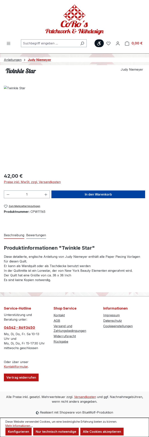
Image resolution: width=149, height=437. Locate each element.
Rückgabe (61, 342)
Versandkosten (85, 397)
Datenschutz (112, 321)
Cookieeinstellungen (118, 326)
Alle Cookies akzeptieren (102, 432)
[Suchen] (82, 43)
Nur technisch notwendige (56, 432)
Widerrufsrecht (65, 336)
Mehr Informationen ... (19, 425)
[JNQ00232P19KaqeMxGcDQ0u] (74, 127)
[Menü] (8, 43)
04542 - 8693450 (19, 327)
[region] (74, 127)
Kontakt (59, 315)
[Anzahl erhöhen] (46, 194)
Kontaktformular (16, 367)
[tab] (14, 235)
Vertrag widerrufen (21, 377)
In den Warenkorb (98, 194)
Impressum (111, 315)
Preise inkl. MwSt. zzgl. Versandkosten (32, 182)
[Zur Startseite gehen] (74, 20)
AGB (57, 321)
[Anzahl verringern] (8, 194)
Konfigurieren (18, 432)
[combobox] (49, 43)
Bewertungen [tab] (36, 235)
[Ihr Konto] (117, 43)
